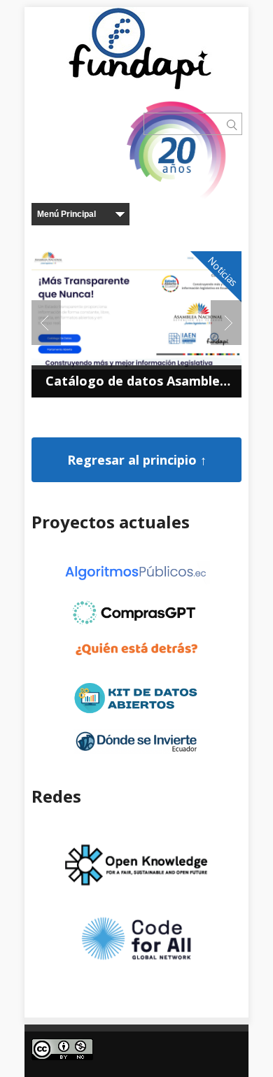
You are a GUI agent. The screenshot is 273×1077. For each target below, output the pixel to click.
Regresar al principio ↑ (136, 459)
